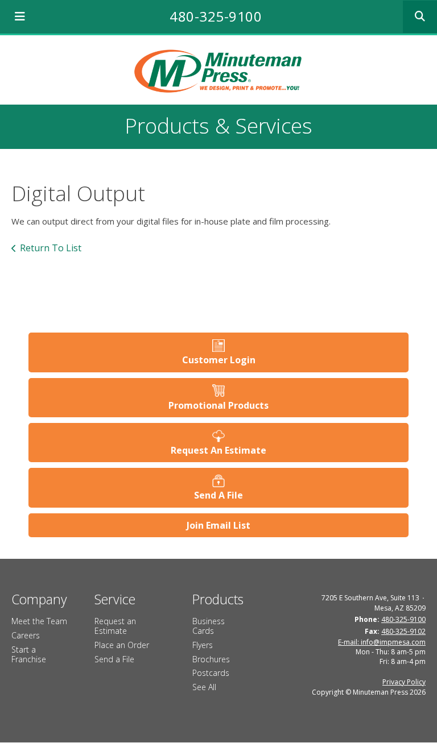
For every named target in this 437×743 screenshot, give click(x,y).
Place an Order (121, 645)
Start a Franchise (28, 654)
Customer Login (218, 360)
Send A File (218, 495)
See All (204, 687)
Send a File (114, 659)
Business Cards (208, 626)
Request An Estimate (218, 450)
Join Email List (218, 525)
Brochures (211, 659)
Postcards (210, 672)
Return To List (50, 248)
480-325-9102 (403, 631)
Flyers (202, 645)
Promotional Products (218, 405)
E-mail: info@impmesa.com (382, 642)
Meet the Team (39, 621)
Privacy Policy (404, 682)
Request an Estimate (115, 626)
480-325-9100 (216, 16)
